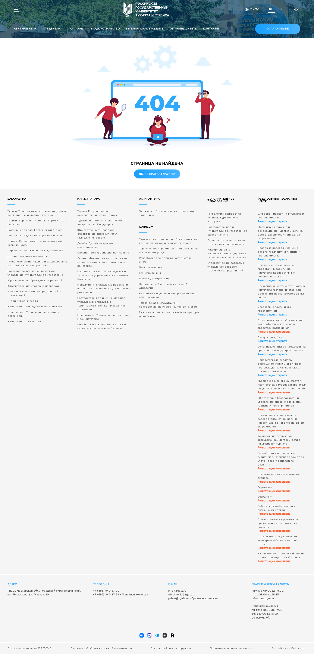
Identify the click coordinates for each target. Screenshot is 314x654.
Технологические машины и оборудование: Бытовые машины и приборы (37, 264)
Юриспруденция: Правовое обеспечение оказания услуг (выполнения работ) (97, 234)
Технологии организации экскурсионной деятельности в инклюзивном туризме (279, 442)
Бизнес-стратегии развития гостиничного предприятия (226, 242)
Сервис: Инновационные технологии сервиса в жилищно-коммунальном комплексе (102, 262)
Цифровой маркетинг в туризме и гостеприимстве (281, 218)
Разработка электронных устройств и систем (165, 260)
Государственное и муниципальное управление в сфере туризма (227, 231)
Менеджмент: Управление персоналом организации (33, 314)
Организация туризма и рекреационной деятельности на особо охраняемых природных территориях (280, 235)
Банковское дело (151, 267)
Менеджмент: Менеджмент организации (34, 306)
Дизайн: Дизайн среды (22, 301)
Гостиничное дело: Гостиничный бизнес (34, 230)
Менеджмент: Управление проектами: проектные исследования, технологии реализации (103, 289)
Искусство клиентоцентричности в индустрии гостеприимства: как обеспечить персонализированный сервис (281, 294)
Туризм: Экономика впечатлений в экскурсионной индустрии (100, 222)
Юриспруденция (150, 273)
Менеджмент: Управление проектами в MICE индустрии (103, 317)
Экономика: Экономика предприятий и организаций (34, 293)
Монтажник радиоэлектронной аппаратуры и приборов (169, 314)
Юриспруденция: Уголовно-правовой (33, 286)
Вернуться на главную (157, 174)
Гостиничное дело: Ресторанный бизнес (35, 235)
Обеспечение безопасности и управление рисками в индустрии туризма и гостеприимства (280, 404)
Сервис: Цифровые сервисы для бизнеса (35, 250)
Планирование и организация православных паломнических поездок (278, 525)
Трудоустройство (105, 29)
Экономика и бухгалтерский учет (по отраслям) (164, 286)
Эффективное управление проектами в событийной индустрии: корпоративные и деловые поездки (277, 273)
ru (271, 9)
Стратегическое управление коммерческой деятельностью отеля (278, 542)
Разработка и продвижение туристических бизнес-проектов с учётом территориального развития (281, 461)
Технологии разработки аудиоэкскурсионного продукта (224, 218)
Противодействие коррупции (171, 648)
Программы (75, 29)
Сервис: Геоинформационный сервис (103, 253)
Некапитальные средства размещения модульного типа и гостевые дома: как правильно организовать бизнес (279, 368)
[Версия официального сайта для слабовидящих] (296, 9)
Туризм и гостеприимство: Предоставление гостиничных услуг (168, 250)
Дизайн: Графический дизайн (27, 256)
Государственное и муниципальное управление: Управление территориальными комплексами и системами (101, 304)
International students (144, 29)
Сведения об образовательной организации (101, 648)
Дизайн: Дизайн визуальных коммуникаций (96, 245)
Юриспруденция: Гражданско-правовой (34, 280)
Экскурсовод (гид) (272, 339)
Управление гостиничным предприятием (275, 311)
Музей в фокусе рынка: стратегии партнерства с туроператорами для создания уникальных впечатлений (282, 387)
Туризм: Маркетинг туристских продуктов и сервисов (37, 222)
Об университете (183, 29)
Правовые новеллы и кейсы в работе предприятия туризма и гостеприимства (279, 254)
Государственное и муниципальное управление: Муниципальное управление (35, 273)
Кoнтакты (211, 29)
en (279, 9)
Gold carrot (299, 648)
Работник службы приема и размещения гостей (276, 510)
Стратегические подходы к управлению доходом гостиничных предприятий (226, 267)
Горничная (274, 489)
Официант (274, 499)
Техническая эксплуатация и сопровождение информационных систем (168, 305)
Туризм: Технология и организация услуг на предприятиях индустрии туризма (37, 213)
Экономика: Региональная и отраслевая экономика (166, 213)
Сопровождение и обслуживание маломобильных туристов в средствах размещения (281, 326)
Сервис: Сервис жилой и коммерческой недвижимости (35, 243)
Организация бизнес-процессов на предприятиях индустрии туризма (282, 351)
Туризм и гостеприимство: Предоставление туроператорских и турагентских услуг (168, 241)
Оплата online (278, 29)
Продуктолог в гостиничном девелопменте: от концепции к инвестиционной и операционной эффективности (281, 423)
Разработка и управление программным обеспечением (166, 295)
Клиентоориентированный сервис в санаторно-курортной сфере (281, 557)
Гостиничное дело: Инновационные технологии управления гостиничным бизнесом (102, 275)
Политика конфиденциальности (231, 648)
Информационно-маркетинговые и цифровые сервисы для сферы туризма (226, 254)
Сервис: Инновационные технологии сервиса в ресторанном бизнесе (102, 326)
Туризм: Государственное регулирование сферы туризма (98, 213)
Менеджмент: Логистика (24, 321)
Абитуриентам (25, 29)
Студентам (51, 29)
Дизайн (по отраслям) (154, 278)
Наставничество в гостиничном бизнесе (279, 478)
